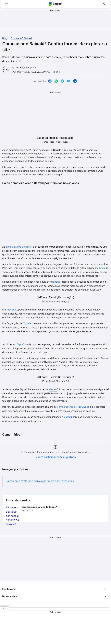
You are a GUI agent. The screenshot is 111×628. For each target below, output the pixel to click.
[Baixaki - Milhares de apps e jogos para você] (55, 4)
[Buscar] (104, 4)
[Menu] (6, 4)
